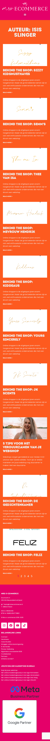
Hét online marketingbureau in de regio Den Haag (19, 678)
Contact (4, 637)
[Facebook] (11, 625)
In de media (5, 647)
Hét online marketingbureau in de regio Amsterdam (20, 675)
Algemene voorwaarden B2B (11, 651)
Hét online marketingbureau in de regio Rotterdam (20, 673)
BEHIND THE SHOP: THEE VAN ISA (22, 176)
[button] (25, 15)
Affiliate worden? (7, 659)
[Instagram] (4, 625)
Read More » (7, 92)
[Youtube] (17, 625)
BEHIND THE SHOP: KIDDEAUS (18, 284)
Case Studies (6, 642)
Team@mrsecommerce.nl (13, 604)
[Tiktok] (24, 625)
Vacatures (5, 639)
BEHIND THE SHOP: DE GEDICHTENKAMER (20, 503)
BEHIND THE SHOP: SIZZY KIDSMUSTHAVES (23, 72)
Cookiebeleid (6, 654)
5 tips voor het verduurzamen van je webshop (22, 447)
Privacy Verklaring (7, 649)
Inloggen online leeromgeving (12, 644)
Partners (4, 656)
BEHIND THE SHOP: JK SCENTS (20, 391)
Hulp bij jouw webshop (9, 670)
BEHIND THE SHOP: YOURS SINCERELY (24, 337)
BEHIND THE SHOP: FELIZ (22, 555)
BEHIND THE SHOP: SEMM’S (24, 124)
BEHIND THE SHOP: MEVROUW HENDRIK (19, 230)
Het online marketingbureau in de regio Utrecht (18, 680)
